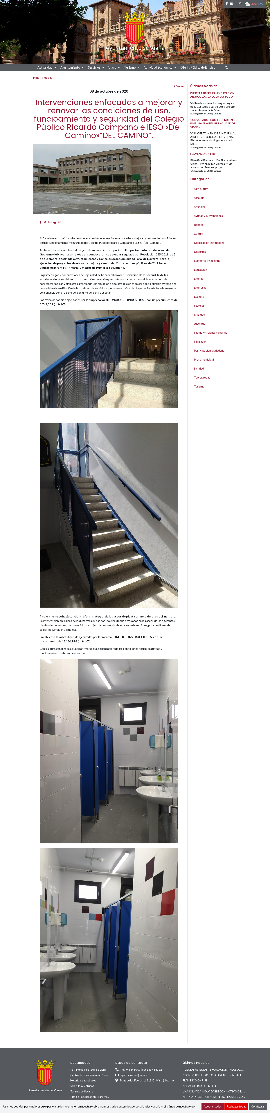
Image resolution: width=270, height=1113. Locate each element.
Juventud (199, 323)
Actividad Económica (158, 67)
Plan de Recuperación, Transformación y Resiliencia (100, 1096)
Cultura (198, 233)
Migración (200, 341)
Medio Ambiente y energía (210, 332)
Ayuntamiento (70, 67)
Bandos (199, 224)
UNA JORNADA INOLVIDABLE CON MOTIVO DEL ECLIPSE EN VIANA (224, 1091)
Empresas (200, 287)
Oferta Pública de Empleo (197, 67)
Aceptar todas (213, 1106)
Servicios (94, 67)
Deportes (200, 251)
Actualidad (45, 67)
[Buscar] (228, 67)
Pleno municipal (204, 359)
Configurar (258, 1106)
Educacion (200, 269)
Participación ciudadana (209, 350)
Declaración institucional (209, 242)
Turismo (130, 67)
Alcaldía (199, 197)
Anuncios (200, 206)
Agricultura (201, 188)
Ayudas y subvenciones (208, 215)
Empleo (199, 278)
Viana (112, 67)
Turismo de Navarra (81, 1091)
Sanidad (199, 368)
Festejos (199, 305)
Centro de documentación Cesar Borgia (93, 1075)
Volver (180, 86)
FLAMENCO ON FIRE (195, 1080)
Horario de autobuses (83, 1080)
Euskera (199, 296)
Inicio (36, 77)
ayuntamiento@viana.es (135, 1075)
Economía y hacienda (207, 260)
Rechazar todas (236, 1106)
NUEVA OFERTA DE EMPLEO (200, 1086)
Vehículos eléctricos (82, 1086)
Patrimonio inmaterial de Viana (88, 1069)
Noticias (47, 77)
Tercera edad (202, 377)
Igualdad (199, 314)
